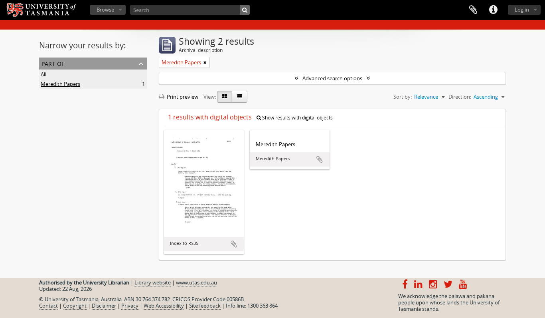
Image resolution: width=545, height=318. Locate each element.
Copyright (75, 305)
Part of (52, 63)
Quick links (493, 10)
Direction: (459, 96)
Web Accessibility (164, 305)
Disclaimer (104, 305)
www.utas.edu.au (196, 282)
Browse (105, 9)
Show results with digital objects (297, 117)
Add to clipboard (234, 244)
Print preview (182, 96)
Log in (522, 9)
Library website (152, 282)
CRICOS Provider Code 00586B (208, 299)
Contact (48, 305)
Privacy (129, 305)
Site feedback (205, 305)
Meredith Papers (60, 83)
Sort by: (402, 96)
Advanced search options (332, 78)
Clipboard (473, 10)
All (43, 74)
